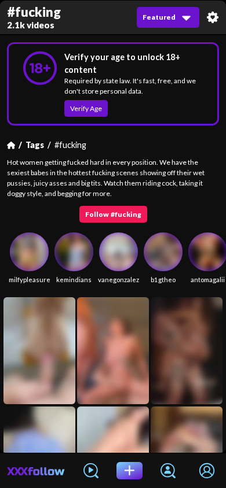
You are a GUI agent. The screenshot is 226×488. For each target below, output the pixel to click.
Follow (113, 214)
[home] (36, 470)
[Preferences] (212, 17)
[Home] (11, 145)
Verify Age (86, 108)
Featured (159, 17)
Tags (34, 145)
